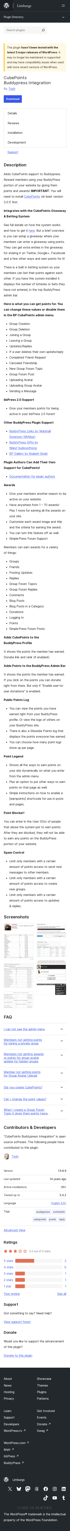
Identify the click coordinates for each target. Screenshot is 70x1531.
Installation (15, 133)
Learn (7, 1411)
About (8, 1379)
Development (17, 142)
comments (59, 1211)
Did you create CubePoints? (23, 1087)
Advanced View (14, 1230)
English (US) (58, 1203)
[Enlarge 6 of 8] (61, 946)
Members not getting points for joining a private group (23, 1041)
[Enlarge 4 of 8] (28, 996)
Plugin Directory (14, 17)
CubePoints (32, 196)
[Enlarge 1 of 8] (28, 928)
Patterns (43, 1398)
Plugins (41, 1392)
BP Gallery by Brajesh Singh (28, 453)
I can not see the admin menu (24, 1029)
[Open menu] (64, 5)
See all (61, 1294)
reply (62, 1219)
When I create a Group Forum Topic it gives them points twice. (26, 1111)
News (8, 1385)
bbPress (11, 1456)
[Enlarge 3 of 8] (28, 968)
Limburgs (19, 1480)
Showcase (44, 1379)
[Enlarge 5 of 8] (61, 928)
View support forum (17, 1322)
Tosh (11, 89)
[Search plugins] (43, 30)
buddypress (43, 1211)
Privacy (9, 1398)
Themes (42, 1385)
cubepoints (40, 1219)
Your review (12, 1294)
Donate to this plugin (18, 1355)
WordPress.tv (15, 1431)
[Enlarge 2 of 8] (28, 939)
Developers (11, 1424)
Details (12, 113)
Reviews (13, 123)
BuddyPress (14, 1463)
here (32, 230)
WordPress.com (16, 1443)
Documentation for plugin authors (32, 476)
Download (12, 98)
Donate (44, 1424)
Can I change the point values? (25, 1099)
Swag (42, 1431)
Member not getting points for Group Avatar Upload (22, 1073)
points (52, 1219)
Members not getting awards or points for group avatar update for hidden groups (24, 1057)
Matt (9, 1449)
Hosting (9, 1392)
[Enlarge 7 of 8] (61, 965)
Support (12, 152)
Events (41, 1417)
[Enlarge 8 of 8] (61, 988)
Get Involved (46, 1411)
